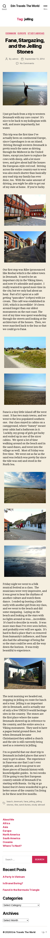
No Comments (27, 63)
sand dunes (24, 804)
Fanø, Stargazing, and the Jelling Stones (25, 46)
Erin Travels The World (25, 5)
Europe (22, 33)
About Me (8, 819)
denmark (18, 801)
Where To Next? (12, 845)
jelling (32, 801)
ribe (16, 804)
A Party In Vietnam (14, 876)
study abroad (38, 804)
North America (11, 834)
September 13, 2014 (34, 59)
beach (10, 801)
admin (15, 59)
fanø (26, 801)
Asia (5, 827)
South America (11, 838)
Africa (6, 823)
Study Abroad (36, 33)
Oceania (8, 842)
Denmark (11, 33)
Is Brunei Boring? (13, 883)
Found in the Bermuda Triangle (21, 889)
